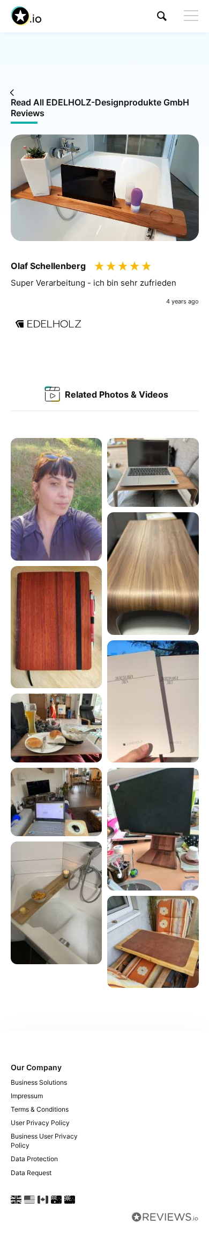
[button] (161, 16)
